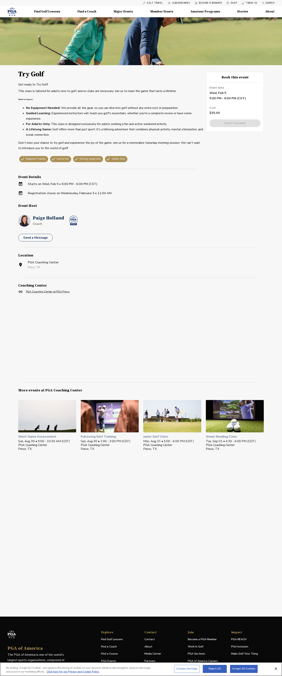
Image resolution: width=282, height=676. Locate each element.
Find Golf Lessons (47, 11)
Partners (149, 661)
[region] (141, 669)
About (270, 11)
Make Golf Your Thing (244, 654)
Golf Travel (155, 3)
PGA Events (108, 661)
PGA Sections (196, 653)
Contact (149, 639)
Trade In (249, 3)
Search (270, 3)
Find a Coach (86, 11)
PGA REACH (238, 639)
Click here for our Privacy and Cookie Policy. (72, 672)
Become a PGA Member (202, 639)
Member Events (161, 11)
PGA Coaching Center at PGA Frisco (48, 291)
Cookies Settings (186, 668)
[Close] (276, 669)
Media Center (152, 654)
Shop (232, 3)
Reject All (215, 668)
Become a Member (210, 3)
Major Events (123, 11)
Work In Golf (195, 646)
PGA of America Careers (203, 661)
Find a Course (109, 653)
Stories (242, 11)
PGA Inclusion (239, 646)
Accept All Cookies (243, 668)
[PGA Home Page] (12, 11)
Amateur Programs (205, 11)
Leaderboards (181, 3)
